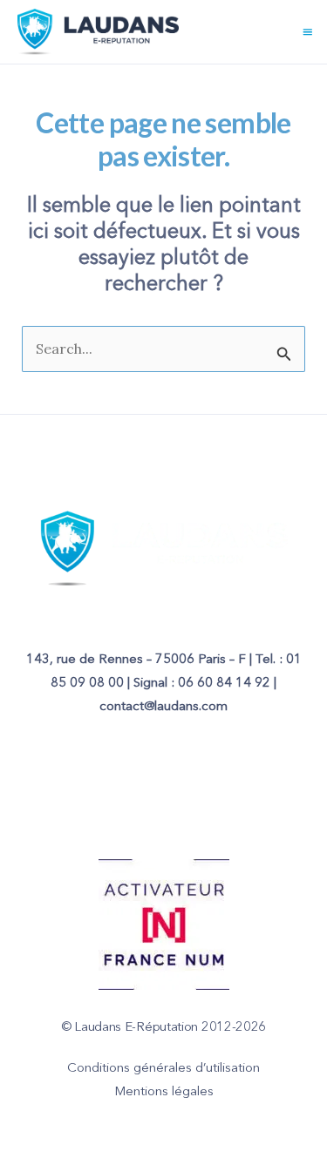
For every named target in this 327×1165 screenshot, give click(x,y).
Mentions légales (164, 1092)
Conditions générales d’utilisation (163, 1068)
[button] (307, 32)
